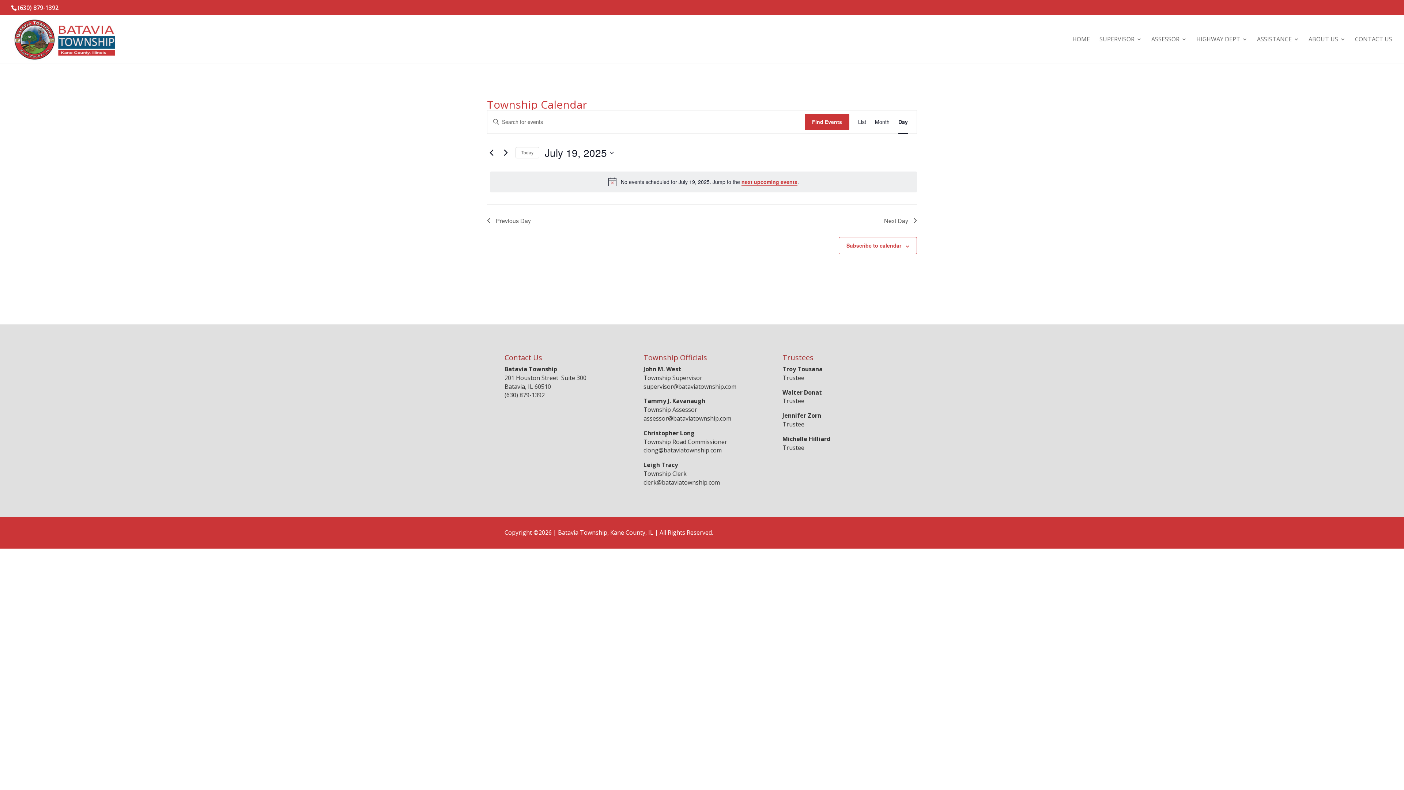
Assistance (1274, 40)
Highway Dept (1218, 40)
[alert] (703, 182)
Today (527, 152)
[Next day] (505, 152)
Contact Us (1373, 40)
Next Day (896, 221)
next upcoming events (769, 181)
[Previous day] (491, 152)
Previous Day (513, 221)
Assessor (1165, 40)
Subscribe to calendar (873, 245)
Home (1081, 40)
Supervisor (1117, 40)
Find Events (827, 121)
